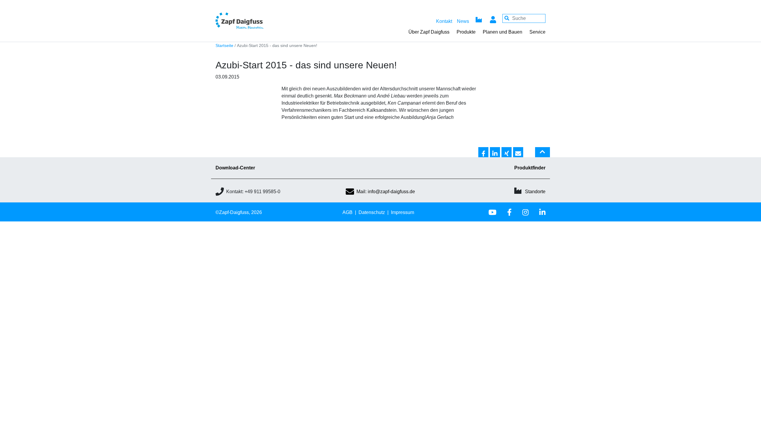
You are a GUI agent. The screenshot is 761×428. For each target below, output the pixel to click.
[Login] (493, 18)
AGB (347, 212)
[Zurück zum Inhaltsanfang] (542, 154)
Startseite (224, 45)
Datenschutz (372, 212)
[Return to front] (256, 20)
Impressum (402, 212)
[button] (483, 152)
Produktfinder (529, 167)
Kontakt (444, 21)
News (463, 21)
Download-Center (235, 167)
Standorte (535, 191)
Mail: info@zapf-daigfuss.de (385, 191)
